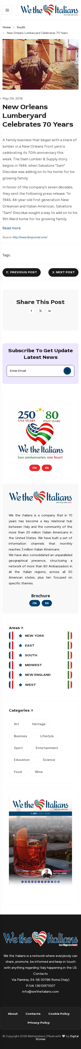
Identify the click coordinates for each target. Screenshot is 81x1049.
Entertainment (47, 748)
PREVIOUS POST (23, 272)
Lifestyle (47, 736)
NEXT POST (65, 272)
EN (47, 468)
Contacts (33, 1014)
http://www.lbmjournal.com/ (29, 237)
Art (16, 724)
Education (22, 760)
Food (18, 772)
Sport (18, 748)
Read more (11, 228)
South (21, 27)
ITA (35, 468)
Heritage (38, 724)
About (13, 1014)
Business (20, 736)
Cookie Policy (59, 1014)
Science (49, 760)
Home (6, 27)
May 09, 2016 (12, 98)
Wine (39, 772)
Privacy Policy (39, 1023)
